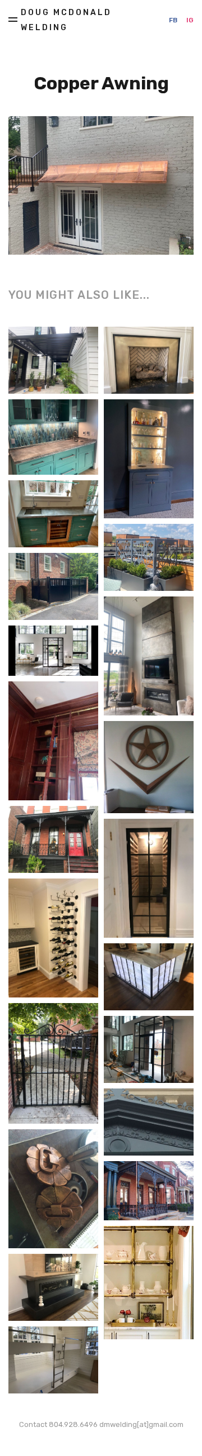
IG (190, 20)
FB (173, 20)
